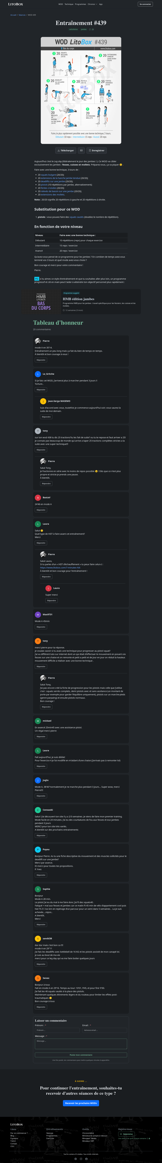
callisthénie (73, 29)
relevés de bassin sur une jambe (57, 191)
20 (92, 29)
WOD (61, 4)
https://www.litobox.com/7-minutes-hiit (60, 567)
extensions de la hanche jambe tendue (60, 178)
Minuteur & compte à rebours (94, 1136)
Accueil (13, 15)
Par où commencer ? (19, 1133)
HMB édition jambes (78, 298)
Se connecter (145, 4)
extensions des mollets (52, 194)
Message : (41, 1036)
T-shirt (13, 1141)
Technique (69, 4)
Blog (12, 1136)
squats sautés (77, 216)
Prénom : (40, 1025)
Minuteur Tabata (89, 1138)
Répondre (41, 360)
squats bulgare (48, 174)
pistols (44, 184)
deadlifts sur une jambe (53, 181)
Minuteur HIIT (88, 1141)
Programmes (80, 4)
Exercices (50, 1138)
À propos (14, 1138)
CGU (12, 1146)
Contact (13, 1143)
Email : (86, 1025)
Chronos (91, 4)
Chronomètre (88, 1133)
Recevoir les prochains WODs (81, 1103)
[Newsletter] (81, 150)
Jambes (84, 29)
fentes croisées (48, 187)
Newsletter (128, 1134)
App (100, 4)
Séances (22, 15)
